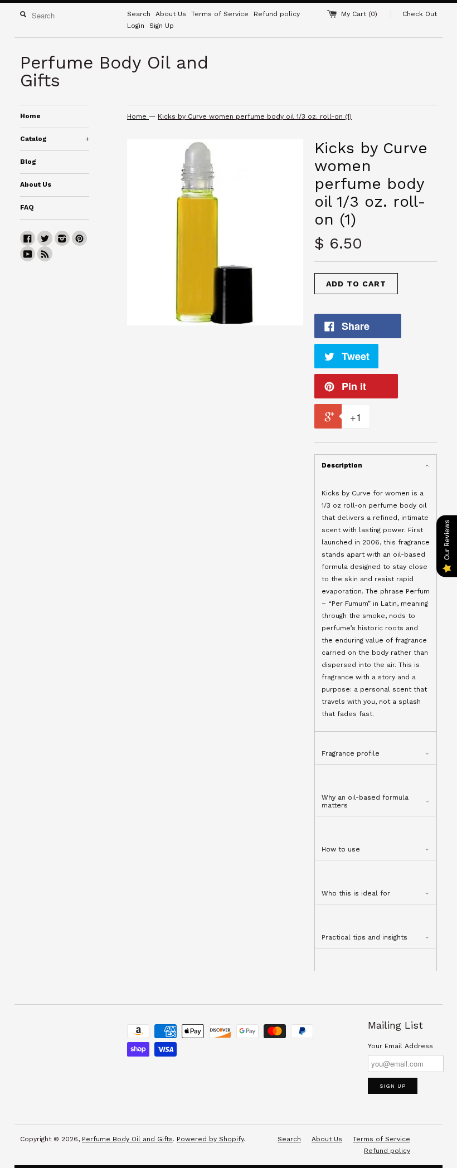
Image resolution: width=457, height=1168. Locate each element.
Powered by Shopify (210, 1139)
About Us (170, 14)
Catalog (54, 139)
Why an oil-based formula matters (365, 801)
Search (138, 14)
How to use (341, 849)
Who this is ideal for (356, 893)
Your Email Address (400, 1046)
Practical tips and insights (364, 937)
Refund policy (277, 14)
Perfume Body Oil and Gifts (127, 1139)
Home (30, 116)
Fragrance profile (351, 753)
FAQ (27, 207)
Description (342, 465)
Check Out (419, 14)
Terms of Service (220, 14)
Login (135, 26)
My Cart (359, 14)
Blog (28, 162)
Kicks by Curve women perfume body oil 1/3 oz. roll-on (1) (255, 116)
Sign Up (161, 26)
